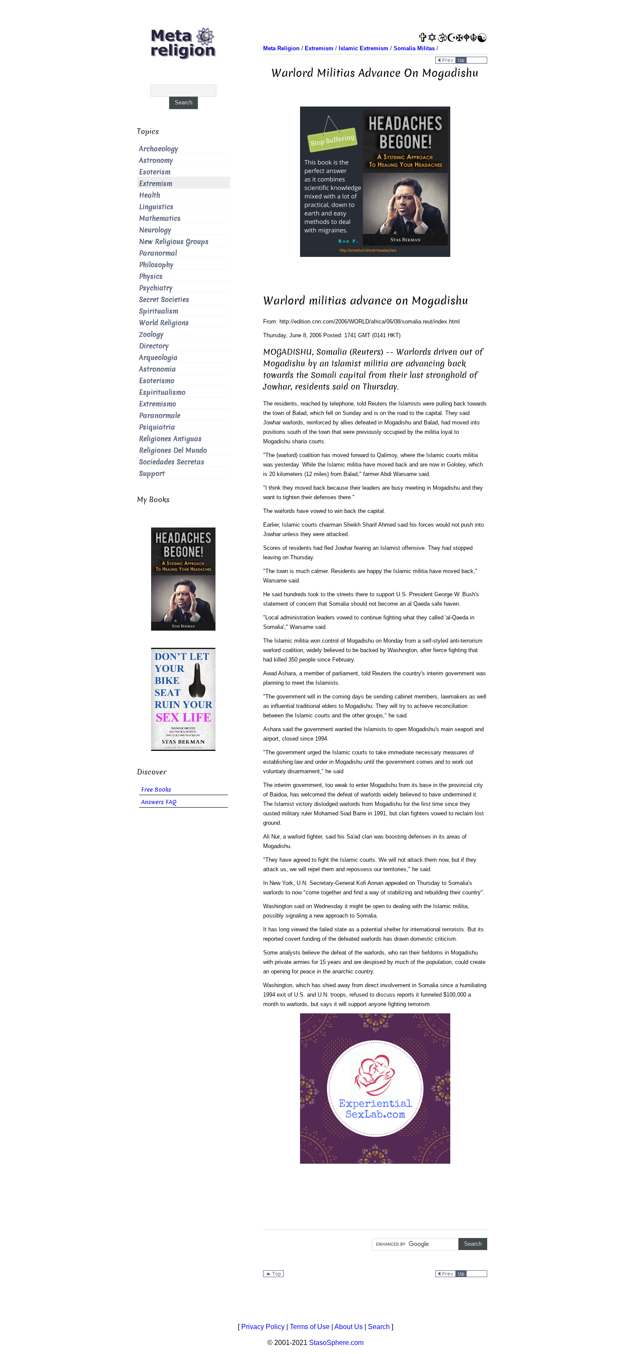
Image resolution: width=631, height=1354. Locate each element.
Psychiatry (156, 288)
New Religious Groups (174, 241)
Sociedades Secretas (171, 462)
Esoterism (154, 172)
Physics (151, 276)
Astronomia (157, 369)
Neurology (155, 230)
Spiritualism (158, 311)
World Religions (164, 322)
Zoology (151, 334)
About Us (348, 1326)
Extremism (155, 183)
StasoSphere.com (336, 1342)
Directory (154, 346)
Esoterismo (156, 380)
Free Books (156, 790)
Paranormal (158, 253)
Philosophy (156, 264)
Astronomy (156, 160)
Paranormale (159, 415)
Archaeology (158, 148)
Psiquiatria (157, 427)
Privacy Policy (263, 1326)
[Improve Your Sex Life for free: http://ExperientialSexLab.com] (375, 1088)
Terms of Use (310, 1326)
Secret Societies (164, 299)
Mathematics (160, 218)
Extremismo (157, 404)
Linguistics (156, 206)
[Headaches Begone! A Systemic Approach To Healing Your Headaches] (375, 181)
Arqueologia (158, 357)
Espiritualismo (162, 392)
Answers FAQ (158, 802)
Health (149, 195)
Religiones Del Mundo (173, 450)
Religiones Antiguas (170, 438)
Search (379, 1326)
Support (152, 473)
